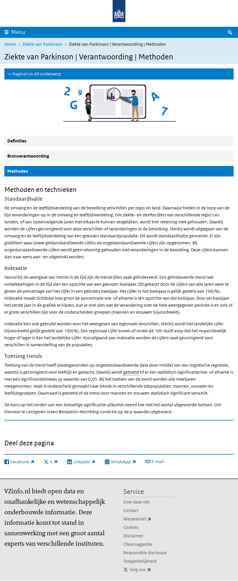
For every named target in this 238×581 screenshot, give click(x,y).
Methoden (31, 171)
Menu (18, 32)
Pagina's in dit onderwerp (36, 74)
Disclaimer (133, 535)
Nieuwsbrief (148, 519)
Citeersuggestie (137, 544)
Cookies (130, 527)
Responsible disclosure (145, 552)
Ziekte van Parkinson (42, 44)
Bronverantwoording (28, 156)
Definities (16, 141)
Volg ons (151, 569)
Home (10, 44)
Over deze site (136, 502)
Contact (130, 510)
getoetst (131, 372)
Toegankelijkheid (140, 561)
